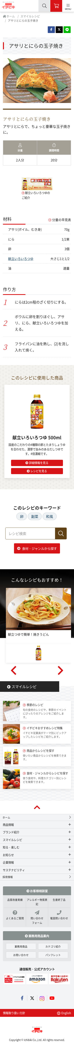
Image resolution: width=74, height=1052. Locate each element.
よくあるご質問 (15, 918)
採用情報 (8, 877)
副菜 (34, 516)
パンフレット (53, 955)
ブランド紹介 (11, 832)
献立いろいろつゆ (20, 258)
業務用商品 (21, 946)
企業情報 (8, 862)
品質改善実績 (15, 899)
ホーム (10, 16)
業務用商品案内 (38, 936)
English (66, 1013)
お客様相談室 (38, 891)
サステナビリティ (14, 870)
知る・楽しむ (11, 847)
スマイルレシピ (30, 16)
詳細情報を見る (38, 463)
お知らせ (8, 855)
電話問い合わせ (59, 918)
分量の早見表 (61, 220)
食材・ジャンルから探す (39, 548)
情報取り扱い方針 (14, 1013)
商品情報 (8, 825)
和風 (49, 516)
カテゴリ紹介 (53, 946)
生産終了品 (59, 899)
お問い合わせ (21, 955)
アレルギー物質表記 (37, 902)
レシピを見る (38, 471)
